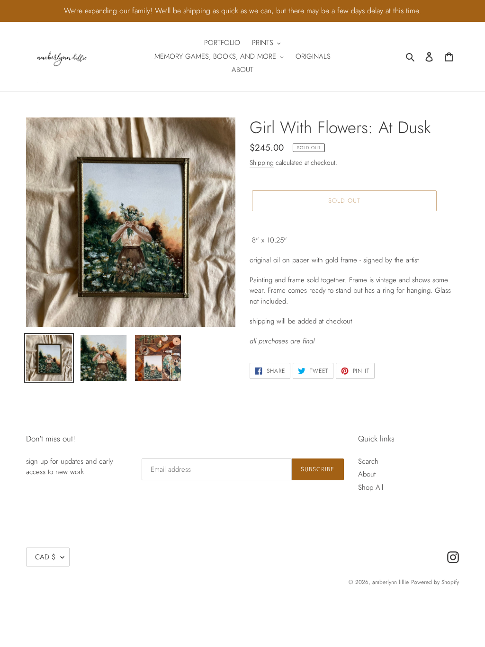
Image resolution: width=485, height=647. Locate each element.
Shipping (262, 162)
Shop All (370, 487)
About (367, 474)
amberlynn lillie (390, 582)
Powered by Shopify (435, 582)
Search (368, 461)
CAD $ (45, 557)
